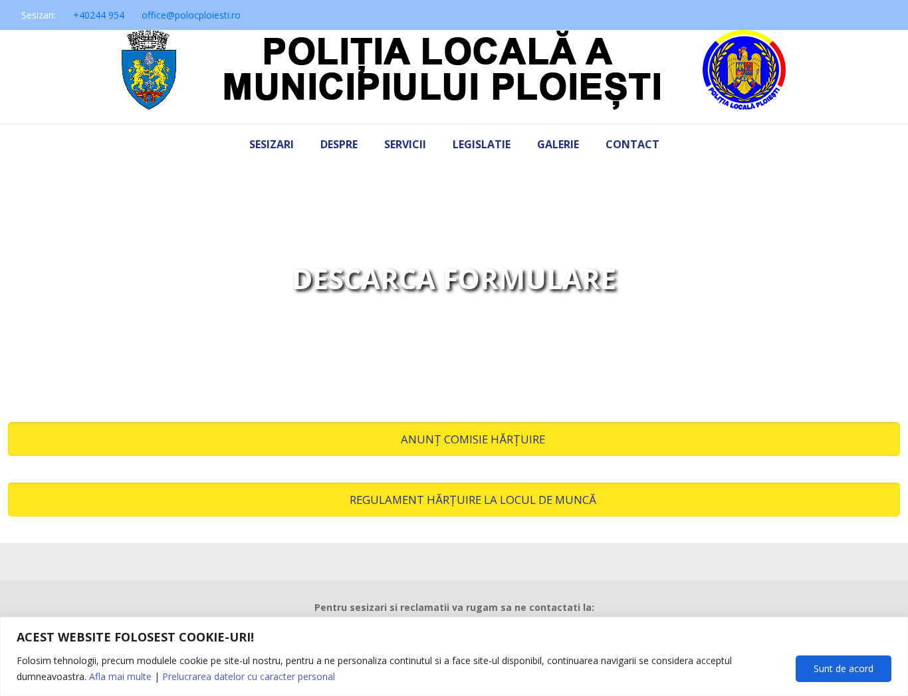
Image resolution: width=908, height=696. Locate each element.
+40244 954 (98, 15)
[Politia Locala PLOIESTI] (454, 77)
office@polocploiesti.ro (191, 15)
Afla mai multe (120, 676)
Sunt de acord (843, 668)
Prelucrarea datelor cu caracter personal (248, 676)
